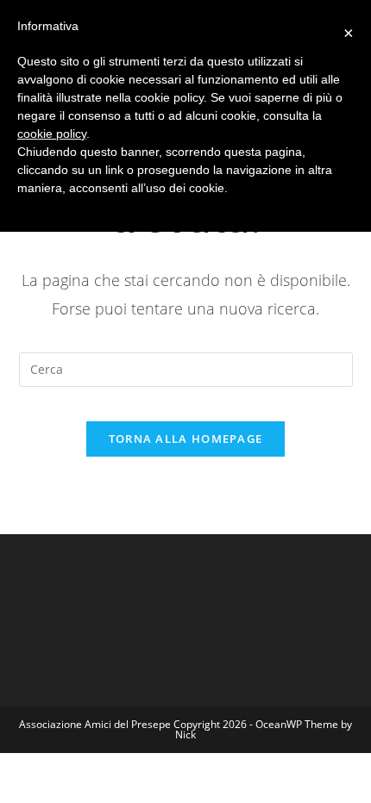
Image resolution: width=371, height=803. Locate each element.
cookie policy (51, 133)
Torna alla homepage (186, 438)
